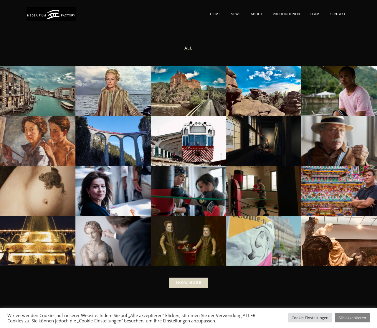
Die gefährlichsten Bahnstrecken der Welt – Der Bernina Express (113, 137)
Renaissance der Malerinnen (188, 236)
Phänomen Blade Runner (339, 136)
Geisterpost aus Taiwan (339, 186)
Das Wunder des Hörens (264, 236)
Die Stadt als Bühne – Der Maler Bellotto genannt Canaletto (37, 87)
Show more (188, 282)
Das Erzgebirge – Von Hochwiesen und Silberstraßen (264, 87)
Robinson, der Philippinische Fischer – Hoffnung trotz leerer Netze (339, 87)
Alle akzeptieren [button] (352, 317)
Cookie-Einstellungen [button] (310, 317)
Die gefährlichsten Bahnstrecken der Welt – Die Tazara (188, 137)
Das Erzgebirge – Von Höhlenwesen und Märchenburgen (188, 87)
